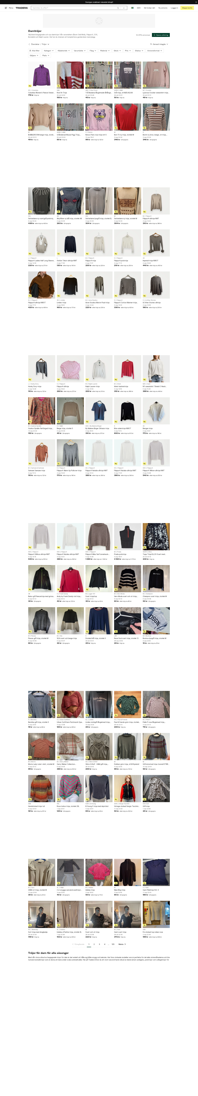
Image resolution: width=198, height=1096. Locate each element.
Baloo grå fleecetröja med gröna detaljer (40, 596)
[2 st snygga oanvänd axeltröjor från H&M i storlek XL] (70, 872)
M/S (144, 384)
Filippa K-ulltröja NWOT (37, 303)
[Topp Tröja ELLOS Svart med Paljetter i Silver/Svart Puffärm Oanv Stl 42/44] (156, 536)
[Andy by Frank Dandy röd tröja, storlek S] (70, 578)
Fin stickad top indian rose (153, 932)
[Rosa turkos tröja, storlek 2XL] (70, 788)
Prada (119, 552)
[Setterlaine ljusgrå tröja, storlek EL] (99, 201)
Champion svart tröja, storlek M (155, 596)
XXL (29, 216)
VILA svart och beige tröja (67, 638)
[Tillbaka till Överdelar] (29, 44)
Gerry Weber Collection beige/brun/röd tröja (66, 764)
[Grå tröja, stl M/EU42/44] (127, 75)
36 (58, 300)
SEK (138, 8)
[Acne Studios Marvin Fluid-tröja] (99, 285)
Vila (61, 636)
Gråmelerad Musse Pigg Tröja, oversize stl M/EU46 (68, 135)
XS (29, 90)
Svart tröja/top (91, 596)
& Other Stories (150, 300)
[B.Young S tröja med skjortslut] (99, 788)
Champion (149, 594)
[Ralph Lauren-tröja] (99, 368)
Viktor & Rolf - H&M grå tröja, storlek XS (96, 764)
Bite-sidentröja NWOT (122, 428)
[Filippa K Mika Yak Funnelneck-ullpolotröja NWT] (99, 536)
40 (144, 258)
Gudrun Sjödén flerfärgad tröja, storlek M (40, 428)
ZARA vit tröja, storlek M (37, 890)
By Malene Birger (96, 426)
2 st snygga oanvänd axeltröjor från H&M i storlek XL (69, 890)
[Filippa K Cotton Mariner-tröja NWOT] (127, 285)
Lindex (62, 300)
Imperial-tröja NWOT (150, 261)
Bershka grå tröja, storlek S (38, 722)
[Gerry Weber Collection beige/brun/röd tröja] (70, 746)
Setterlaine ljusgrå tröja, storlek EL (98, 218)
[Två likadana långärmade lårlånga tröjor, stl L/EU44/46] (99, 75)
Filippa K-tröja (90, 261)
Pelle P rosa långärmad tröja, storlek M (154, 722)
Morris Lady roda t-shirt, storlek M (41, 764)
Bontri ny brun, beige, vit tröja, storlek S (154, 135)
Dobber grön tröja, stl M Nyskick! (126, 764)
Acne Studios (92, 300)
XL (29, 300)
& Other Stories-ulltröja (152, 303)
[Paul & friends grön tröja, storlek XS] (127, 704)
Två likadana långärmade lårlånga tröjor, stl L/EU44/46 (98, 93)
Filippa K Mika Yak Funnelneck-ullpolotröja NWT (97, 554)
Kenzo (90, 132)
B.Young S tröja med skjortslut (97, 806)
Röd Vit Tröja (62, 93)
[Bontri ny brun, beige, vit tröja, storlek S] (156, 117)
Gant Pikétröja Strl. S (151, 890)
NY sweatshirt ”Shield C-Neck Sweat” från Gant (154, 386)
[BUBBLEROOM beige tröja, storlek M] (41, 117)
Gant (148, 384)
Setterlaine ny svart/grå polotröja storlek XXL (41, 218)
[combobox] (76, 8)
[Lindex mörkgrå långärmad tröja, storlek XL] (99, 704)
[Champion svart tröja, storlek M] (156, 578)
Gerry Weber (64, 762)
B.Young (93, 804)
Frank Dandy (63, 594)
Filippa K (148, 216)
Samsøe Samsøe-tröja (36, 470)
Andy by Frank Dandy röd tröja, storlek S (69, 596)
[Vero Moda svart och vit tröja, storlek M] (127, 578)
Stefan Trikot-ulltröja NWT (67, 261)
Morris (33, 762)
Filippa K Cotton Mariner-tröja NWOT (125, 303)
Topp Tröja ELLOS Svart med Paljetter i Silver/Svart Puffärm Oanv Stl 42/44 (154, 554)
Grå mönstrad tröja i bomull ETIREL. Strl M (156, 764)
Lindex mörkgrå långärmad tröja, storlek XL (97, 722)
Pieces (33, 636)
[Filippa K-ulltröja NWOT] (41, 285)
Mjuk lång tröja (119, 890)
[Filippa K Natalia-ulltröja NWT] (99, 452)
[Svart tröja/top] (99, 578)
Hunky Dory (35, 384)
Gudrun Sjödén (36, 426)
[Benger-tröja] (156, 410)
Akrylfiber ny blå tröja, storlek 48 (69, 218)
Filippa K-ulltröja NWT (151, 218)
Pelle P (148, 719)
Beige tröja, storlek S (65, 428)
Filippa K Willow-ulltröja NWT (154, 470)
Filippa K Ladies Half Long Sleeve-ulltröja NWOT (41, 261)
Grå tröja (146, 806)
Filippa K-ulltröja (63, 386)
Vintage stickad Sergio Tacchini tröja (126, 806)
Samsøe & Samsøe (37, 468)
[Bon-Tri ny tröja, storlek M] (127, 117)
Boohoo (148, 636)
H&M (121, 90)
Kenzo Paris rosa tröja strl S (96, 135)
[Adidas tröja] (99, 872)
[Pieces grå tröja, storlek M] (41, 620)
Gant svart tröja (120, 932)
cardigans (140, 960)
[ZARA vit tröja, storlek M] (41, 872)
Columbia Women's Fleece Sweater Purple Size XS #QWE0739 (41, 93)
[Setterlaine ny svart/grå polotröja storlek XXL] (41, 201)
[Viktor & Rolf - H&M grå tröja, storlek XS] (99, 746)
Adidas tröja (90, 890)
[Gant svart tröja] (127, 914)
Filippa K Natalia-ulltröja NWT (96, 470)
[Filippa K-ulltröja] (70, 368)
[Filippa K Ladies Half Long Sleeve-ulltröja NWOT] (41, 242)
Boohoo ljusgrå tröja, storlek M (154, 638)
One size (146, 804)
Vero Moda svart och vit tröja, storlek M (125, 596)
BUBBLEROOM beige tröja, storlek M (41, 135)
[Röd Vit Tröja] (70, 75)
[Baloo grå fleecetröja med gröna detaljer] (41, 578)
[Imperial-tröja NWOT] (156, 242)
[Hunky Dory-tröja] (41, 368)
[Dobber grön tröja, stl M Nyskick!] (127, 746)
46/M (58, 132)
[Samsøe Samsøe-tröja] (41, 452)
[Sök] (118, 8)
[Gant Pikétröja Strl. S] (156, 872)
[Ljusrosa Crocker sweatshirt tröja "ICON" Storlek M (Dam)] (156, 75)
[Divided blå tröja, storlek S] (99, 620)
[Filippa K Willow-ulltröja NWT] (156, 452)
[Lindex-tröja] (70, 285)
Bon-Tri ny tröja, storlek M (124, 135)
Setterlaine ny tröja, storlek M (125, 218)
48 (58, 216)
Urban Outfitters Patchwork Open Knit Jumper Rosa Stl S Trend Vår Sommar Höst (70, 722)
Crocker (148, 90)
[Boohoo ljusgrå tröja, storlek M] (156, 620)
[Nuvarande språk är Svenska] (132, 8)
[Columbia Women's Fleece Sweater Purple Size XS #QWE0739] (41, 75)
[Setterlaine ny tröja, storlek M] (127, 201)
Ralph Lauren (92, 384)
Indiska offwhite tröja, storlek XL (69, 932)
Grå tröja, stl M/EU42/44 (123, 93)
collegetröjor (161, 960)
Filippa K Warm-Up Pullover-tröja (69, 470)
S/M (58, 90)
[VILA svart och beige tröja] (70, 620)
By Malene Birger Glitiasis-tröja (97, 428)
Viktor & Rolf (93, 762)
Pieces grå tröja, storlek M (38, 638)
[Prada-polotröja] (127, 536)
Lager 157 (91, 594)
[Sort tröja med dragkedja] (41, 914)
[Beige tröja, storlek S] (70, 410)
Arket (119, 384)
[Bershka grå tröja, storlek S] (41, 704)
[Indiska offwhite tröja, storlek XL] (70, 914)
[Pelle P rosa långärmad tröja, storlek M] (156, 704)
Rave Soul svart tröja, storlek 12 (126, 638)
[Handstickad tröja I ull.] (41, 788)
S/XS (115, 804)
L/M (115, 636)
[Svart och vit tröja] (99, 914)
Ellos (150, 552)
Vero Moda (121, 594)
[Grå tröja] (156, 788)
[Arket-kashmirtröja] (127, 368)
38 (29, 594)
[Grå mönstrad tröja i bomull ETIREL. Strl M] (156, 746)
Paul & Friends (122, 719)
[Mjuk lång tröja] (127, 872)
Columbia (35, 90)
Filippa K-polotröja (121, 261)
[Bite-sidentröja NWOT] (127, 410)
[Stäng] (196, 2)
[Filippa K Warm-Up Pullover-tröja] (70, 452)
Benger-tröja (148, 428)
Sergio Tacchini (124, 804)
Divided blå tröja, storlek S (95, 638)
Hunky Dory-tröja (34, 386)
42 (143, 426)
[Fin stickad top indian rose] (156, 914)
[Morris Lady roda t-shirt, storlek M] (41, 746)
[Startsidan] (22, 8)
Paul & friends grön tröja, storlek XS (126, 722)
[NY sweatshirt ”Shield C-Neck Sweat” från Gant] (156, 368)
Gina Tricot (93, 90)
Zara (32, 887)
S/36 (87, 804)
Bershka (33, 719)
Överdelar (35, 44)
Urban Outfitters (64, 719)
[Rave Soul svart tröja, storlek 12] (127, 620)
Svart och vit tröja (92, 932)
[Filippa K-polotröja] (127, 242)
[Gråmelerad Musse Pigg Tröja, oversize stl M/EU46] (70, 117)
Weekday (35, 929)
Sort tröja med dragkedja (37, 932)
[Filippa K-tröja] (99, 242)
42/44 (145, 552)
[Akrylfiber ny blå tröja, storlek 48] (70, 201)
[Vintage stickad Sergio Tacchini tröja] (127, 788)
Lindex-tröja (61, 303)
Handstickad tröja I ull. (36, 806)
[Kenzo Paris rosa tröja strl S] (99, 117)
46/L (87, 90)
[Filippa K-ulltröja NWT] (156, 201)
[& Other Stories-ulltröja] (156, 285)
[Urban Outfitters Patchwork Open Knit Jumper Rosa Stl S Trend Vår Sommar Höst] (70, 704)
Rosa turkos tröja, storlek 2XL (68, 806)
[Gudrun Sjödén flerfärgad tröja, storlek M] (41, 410)
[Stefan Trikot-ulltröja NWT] (70, 242)
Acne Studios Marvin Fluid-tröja (97, 303)
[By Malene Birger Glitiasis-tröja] (99, 410)
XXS (86, 426)
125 (113, 944)
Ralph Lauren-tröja (92, 386)
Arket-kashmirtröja (121, 386)
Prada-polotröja (120, 554)
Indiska (62, 929)
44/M (116, 90)
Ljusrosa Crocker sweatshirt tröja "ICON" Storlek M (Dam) (155, 93)
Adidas (90, 887)
